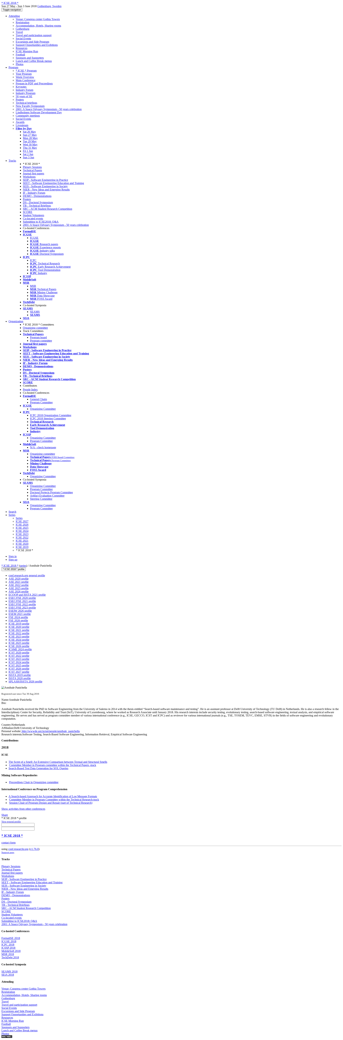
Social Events (23, 38)
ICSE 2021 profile (19, 630)
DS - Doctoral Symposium (38, 202)
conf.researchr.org (18, 849)
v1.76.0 (34, 849)
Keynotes (21, 86)
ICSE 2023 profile (19, 636)
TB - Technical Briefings (37, 205)
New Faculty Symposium (30, 106)
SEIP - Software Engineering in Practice (45, 179)
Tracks (12, 160)
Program (13, 67)
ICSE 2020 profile (19, 626)
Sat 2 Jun (28, 154)
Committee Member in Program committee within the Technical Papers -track (52, 765)
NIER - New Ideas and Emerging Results (46, 189)
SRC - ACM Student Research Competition (47, 208)
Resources (21, 48)
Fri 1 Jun (28, 150)
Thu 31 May (30, 147)
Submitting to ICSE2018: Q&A (41, 221)
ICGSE (34, 237)
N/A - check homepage (43, 447)
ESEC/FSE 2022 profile (22, 604)
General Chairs (38, 399)
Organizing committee (35, 327)
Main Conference (25, 80)
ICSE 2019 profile (19, 623)
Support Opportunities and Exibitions (37, 44)
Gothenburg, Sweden (49, 6)
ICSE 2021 (22, 540)
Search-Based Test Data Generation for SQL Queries (38, 768)
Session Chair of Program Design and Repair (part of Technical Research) (50, 802)
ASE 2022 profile (19, 585)
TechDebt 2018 (10, 957)
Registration (22, 22)
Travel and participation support (33, 35)
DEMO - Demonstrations (37, 196)
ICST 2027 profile (19, 671)
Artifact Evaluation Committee (47, 495)
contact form (8, 842)
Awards (20, 122)
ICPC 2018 (7, 944)
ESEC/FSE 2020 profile (22, 597)
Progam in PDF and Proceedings (34, 83)
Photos (19, 64)
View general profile (11, 821)
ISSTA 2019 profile (20, 675)
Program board (38, 337)
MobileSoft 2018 (11, 950)
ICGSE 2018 (8, 941)
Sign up (13, 559)
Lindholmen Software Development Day (39, 112)
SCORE (27, 212)
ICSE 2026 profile (19, 646)
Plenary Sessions (32, 167)
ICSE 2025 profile (19, 642)
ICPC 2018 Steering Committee (48, 418)
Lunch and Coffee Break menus (34, 60)
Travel (19, 32)
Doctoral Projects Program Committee (51, 492)
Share (4, 814)
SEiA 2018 (7, 974)
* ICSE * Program (26, 70)
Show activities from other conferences (23, 808)
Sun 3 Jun (28, 157)
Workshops (29, 176)
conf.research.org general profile (27, 575)
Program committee (41, 340)
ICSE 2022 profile (19, 633)
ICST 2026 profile (19, 668)
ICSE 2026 (22, 524)
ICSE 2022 (22, 537)
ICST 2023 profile (19, 659)
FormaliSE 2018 (10, 938)
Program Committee (41, 402)
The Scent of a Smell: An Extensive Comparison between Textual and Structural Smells (58, 761)
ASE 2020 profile (19, 578)
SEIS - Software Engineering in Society (45, 186)
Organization (16, 321)
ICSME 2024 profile (20, 649)
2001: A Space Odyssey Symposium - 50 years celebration (49, 109)
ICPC (33, 260)
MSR (33, 286)
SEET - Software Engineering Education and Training (53, 183)
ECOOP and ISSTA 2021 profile (27, 594)
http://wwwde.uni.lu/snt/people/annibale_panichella (50, 731)
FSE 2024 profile (18, 617)
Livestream (22, 125)
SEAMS (35, 311)
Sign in (13, 556)
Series (19, 518)
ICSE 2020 (22, 543)
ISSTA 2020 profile (20, 678)
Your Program (24, 73)
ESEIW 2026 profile (20, 610)
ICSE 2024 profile (19, 639)
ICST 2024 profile (19, 662)
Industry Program (25, 93)
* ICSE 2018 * (9, 565)
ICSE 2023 (22, 534)
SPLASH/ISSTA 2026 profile (25, 681)
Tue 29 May (30, 141)
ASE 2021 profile (19, 581)
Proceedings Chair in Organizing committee (33, 782)
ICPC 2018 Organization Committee (50, 415)
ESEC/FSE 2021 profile (22, 601)
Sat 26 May (29, 131)
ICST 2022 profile (19, 655)
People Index (30, 389)
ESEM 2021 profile (20, 614)
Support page (7, 852)
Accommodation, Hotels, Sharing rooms (38, 25)
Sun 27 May (30, 134)
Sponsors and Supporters (30, 57)
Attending (14, 16)
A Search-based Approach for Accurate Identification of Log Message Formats (53, 796)
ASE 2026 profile (19, 591)
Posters (20, 99)
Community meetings (28, 115)
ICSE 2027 (22, 521)
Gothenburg (22, 28)
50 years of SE (24, 96)
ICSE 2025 (22, 527)
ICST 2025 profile (19, 665)
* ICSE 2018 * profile (13, 569)
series (23, 565)
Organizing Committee (43, 408)
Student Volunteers (33, 215)
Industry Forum (24, 89)
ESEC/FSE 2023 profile (22, 607)
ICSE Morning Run (27, 51)
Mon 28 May (30, 138)
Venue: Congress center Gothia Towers (38, 19)
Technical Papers (32, 170)
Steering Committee (41, 498)
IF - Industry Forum (34, 192)
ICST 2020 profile (19, 652)
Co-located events (33, 218)
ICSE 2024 (22, 530)
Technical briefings (26, 102)
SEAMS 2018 (9, 971)
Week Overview (25, 77)
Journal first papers (33, 173)
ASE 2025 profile (19, 588)
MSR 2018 (7, 954)
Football (20, 54)
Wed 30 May (30, 144)
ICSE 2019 (22, 547)
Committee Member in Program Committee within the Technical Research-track (54, 799)
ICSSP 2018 (8, 947)
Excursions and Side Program (32, 41)
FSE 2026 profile (18, 620)
